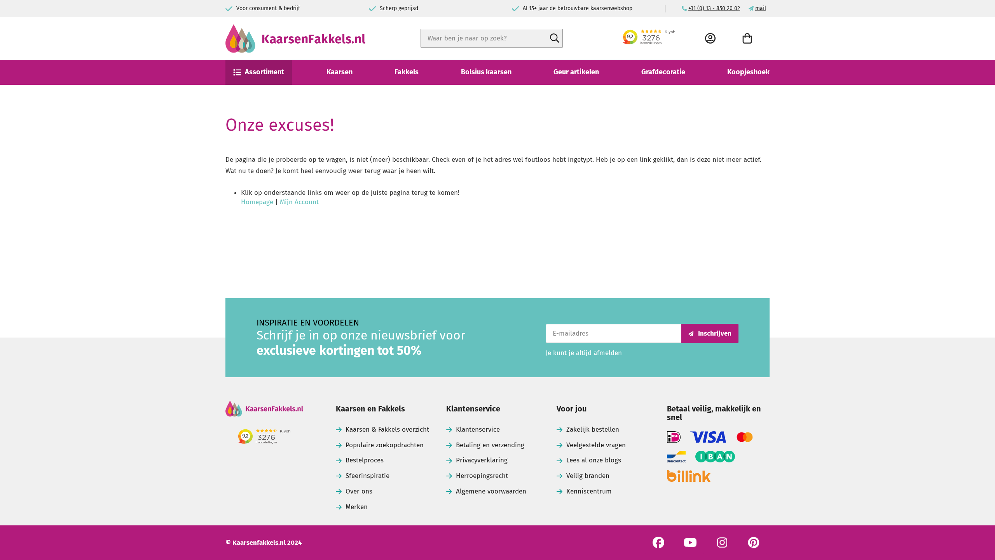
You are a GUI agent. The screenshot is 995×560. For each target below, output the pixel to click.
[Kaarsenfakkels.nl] (295, 38)
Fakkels (407, 72)
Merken (357, 507)
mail (760, 8)
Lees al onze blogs (593, 460)
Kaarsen (339, 72)
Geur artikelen (576, 72)
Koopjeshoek (748, 72)
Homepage (257, 202)
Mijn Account (299, 202)
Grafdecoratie (663, 72)
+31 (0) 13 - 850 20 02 (714, 8)
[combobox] (492, 38)
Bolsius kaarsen (486, 72)
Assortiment (264, 72)
